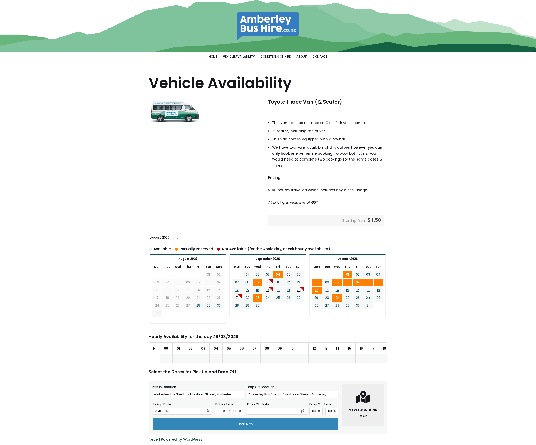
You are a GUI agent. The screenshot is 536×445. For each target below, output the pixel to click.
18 (278, 290)
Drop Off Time (320, 404)
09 (257, 282)
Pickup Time (224, 404)
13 (298, 282)
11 (278, 282)
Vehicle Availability (239, 57)
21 (237, 298)
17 (267, 290)
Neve (153, 439)
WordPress (192, 439)
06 (298, 274)
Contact (320, 57)
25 (278, 298)
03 (268, 274)
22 (247, 298)
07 (237, 282)
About (301, 57)
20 (298, 290)
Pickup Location (164, 387)
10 (267, 282)
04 (278, 274)
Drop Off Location (260, 387)
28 (198, 305)
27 (298, 298)
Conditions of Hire (275, 57)
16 (257, 290)
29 (208, 305)
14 (237, 290)
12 (288, 282)
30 (219, 305)
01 (247, 274)
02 (257, 274)
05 (288, 274)
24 (268, 298)
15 (247, 290)
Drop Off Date (258, 404)
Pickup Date (162, 404)
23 (257, 298)
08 (247, 282)
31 (157, 313)
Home (213, 57)
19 (288, 290)
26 (288, 298)
